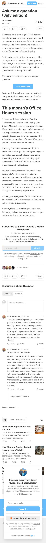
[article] (23, 434)
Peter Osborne (13, 316)
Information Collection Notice (27, 256)
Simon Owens (7, 21)
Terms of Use (35, 254)
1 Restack (26, 268)
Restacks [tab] (18, 294)
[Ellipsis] (43, 316)
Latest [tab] (11, 420)
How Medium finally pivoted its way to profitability (16, 448)
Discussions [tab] (20, 420)
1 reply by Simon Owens (19, 396)
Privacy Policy (31, 529)
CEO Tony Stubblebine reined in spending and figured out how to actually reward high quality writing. (16, 454)
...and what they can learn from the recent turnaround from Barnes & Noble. (17, 433)
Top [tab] (4, 420)
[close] (39, 469)
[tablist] (12, 293)
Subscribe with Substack (24, 518)
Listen (40, 22)
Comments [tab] (7, 294)
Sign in (41, 3)
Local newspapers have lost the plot (16, 428)
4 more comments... (10, 407)
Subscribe (32, 3)
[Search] (41, 419)
